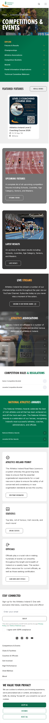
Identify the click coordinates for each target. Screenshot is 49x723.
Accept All (24, 705)
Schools (5, 358)
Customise (24, 711)
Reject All (24, 716)
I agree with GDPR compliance (19, 630)
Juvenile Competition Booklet (12, 387)
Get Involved (7, 661)
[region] (24, 701)
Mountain (5, 345)
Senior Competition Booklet (11, 381)
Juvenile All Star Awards (10, 439)
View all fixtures (38, 89)
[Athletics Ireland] (7, 4)
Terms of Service (15, 626)
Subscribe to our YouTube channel (23, 304)
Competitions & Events (19, 15)
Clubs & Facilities (9, 651)
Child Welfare (7, 671)
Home (4, 15)
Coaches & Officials (10, 656)
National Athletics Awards (10, 433)
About (4, 676)
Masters (5, 352)
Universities (6, 339)
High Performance (9, 666)
